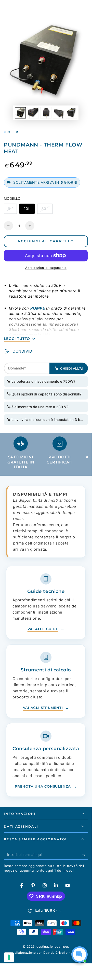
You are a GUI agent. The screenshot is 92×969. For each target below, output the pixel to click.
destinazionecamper (52, 946)
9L (12, 210)
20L (29, 210)
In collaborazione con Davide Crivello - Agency (46, 952)
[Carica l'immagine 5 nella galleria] (71, 112)
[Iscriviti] (85, 854)
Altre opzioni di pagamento (46, 268)
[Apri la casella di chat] (79, 954)
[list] (46, 454)
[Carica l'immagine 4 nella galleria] (58, 112)
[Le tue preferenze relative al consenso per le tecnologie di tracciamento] (9, 957)
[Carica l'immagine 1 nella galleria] (20, 112)
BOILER (11, 132)
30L (47, 210)
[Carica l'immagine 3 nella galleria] (45, 112)
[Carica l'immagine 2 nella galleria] (33, 112)
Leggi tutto (17, 338)
